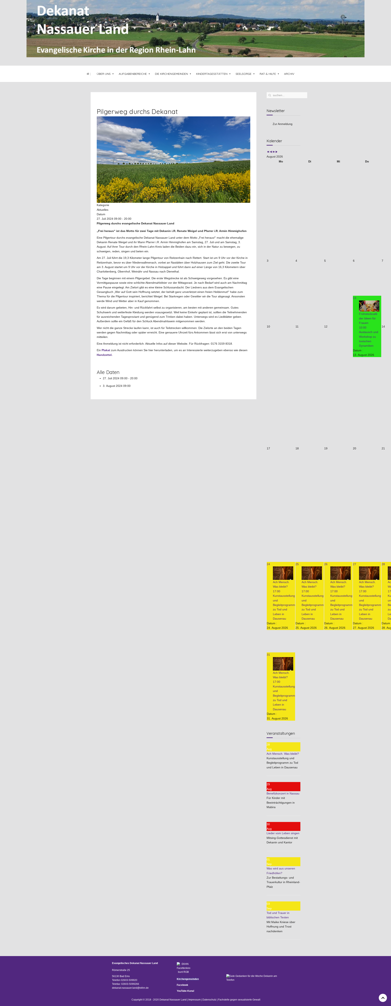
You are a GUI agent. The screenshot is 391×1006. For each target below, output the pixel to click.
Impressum (194, 999)
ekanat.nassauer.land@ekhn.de (131, 987)
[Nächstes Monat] (276, 152)
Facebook (182, 985)
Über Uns (104, 74)
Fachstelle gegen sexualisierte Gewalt (239, 999)
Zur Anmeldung (282, 124)
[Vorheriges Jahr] (268, 152)
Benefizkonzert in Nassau (283, 793)
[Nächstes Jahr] (273, 152)
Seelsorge (244, 74)
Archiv (289, 74)
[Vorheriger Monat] (270, 152)
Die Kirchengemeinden (171, 74)
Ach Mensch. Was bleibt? (283, 753)
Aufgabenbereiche (133, 74)
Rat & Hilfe (268, 74)
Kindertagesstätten (211, 74)
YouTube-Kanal (185, 990)
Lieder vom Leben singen (283, 833)
